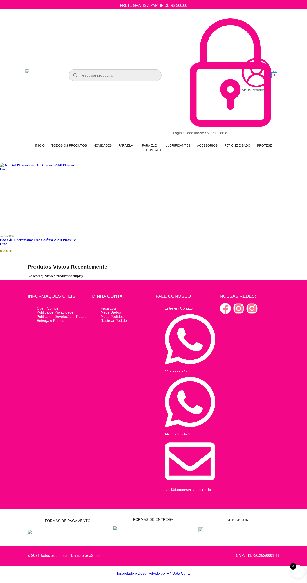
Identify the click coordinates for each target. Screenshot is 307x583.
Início (40, 145)
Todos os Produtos (69, 145)
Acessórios (207, 145)
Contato (153, 150)
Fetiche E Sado (237, 145)
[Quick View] (29, 232)
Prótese (264, 145)
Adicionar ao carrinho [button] (47, 232)
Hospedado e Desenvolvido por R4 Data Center (153, 573)
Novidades (102, 145)
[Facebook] (225, 308)
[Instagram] (238, 308)
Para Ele (149, 145)
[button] (127, 145)
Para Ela (125, 145)
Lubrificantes (178, 145)
